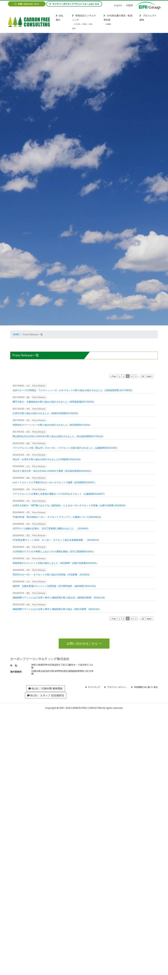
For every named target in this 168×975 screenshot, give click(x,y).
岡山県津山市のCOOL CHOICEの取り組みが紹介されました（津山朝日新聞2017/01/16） (59, 436)
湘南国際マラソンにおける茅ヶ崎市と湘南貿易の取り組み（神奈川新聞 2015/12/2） (57, 609)
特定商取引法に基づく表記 (146, 687)
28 (143, 376)
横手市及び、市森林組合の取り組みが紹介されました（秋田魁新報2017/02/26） (54, 401)
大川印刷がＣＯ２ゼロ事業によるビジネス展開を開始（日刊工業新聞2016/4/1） (54, 551)
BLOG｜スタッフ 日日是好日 (47, 695)
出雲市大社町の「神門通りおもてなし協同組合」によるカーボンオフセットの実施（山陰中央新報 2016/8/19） (70, 505)
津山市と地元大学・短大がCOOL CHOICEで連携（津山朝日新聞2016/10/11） (53, 471)
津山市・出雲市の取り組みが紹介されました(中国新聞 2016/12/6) (47, 459)
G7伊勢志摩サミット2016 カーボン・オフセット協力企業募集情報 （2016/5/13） (56, 540)
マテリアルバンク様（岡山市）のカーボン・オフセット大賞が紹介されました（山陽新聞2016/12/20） (66, 448)
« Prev (113, 376)
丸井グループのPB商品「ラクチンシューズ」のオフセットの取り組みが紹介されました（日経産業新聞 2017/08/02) (72, 390)
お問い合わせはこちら (28, 3)
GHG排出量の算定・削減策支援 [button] (118, 19)
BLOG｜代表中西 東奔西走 (47, 688)
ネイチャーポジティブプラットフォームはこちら (75, 3)
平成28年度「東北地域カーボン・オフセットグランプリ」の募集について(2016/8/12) (57, 517)
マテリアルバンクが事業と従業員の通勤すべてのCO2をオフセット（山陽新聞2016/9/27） (59, 494)
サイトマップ (94, 687)
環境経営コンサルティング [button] (84, 22)
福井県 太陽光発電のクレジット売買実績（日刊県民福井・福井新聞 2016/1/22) (54, 586)
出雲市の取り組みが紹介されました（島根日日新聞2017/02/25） (46, 413)
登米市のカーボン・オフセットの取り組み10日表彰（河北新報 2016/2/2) (51, 574)
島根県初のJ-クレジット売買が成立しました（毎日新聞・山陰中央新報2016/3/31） (56, 563)
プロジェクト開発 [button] (148, 17)
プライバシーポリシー (117, 687)
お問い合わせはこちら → (84, 643)
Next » (149, 376)
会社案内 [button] (59, 17)
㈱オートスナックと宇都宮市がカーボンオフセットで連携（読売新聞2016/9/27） (55, 482)
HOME (16, 334)
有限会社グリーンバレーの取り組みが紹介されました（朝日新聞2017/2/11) (51, 424)
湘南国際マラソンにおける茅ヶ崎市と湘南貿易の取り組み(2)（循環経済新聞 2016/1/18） (59, 597)
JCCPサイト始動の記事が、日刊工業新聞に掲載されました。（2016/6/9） (51, 528)
